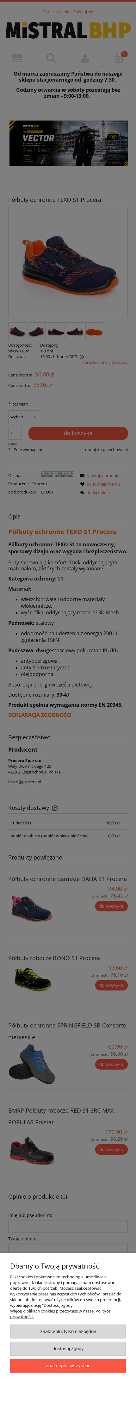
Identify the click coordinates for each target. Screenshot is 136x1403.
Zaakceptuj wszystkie (68, 1365)
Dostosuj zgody (68, 1348)
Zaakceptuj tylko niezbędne (68, 1331)
